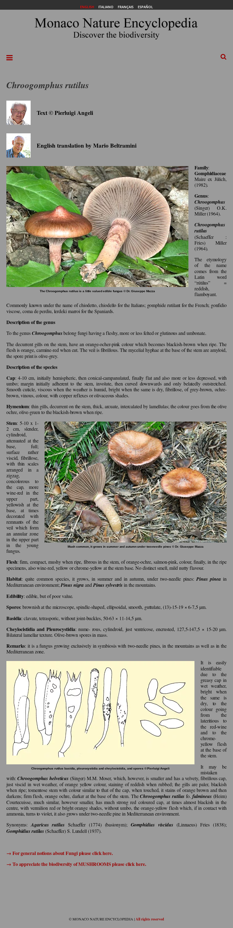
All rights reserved (150, 919)
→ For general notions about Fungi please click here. (59, 853)
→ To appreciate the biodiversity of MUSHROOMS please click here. (76, 863)
